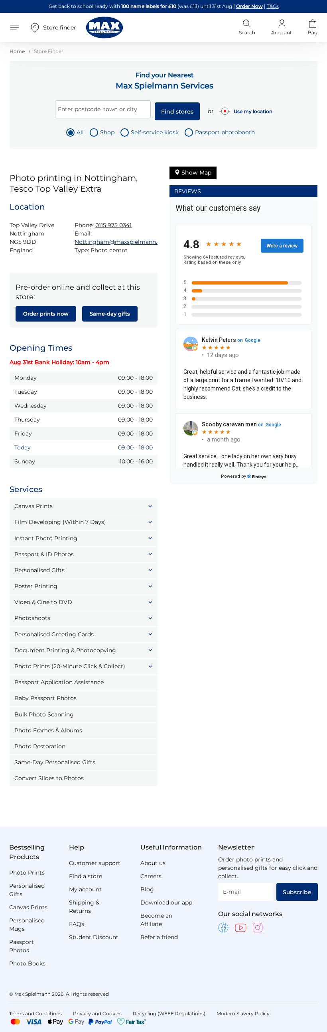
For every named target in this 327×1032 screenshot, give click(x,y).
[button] (84, 506)
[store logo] (104, 27)
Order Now (249, 6)
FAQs (76, 924)
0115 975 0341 (113, 225)
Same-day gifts (110, 313)
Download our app (166, 902)
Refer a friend (159, 937)
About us (152, 863)
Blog (147, 889)
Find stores (177, 111)
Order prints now (46, 313)
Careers (151, 876)
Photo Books (27, 963)
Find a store (85, 876)
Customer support (94, 863)
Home (18, 51)
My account (85, 889)
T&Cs (273, 6)
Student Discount (93, 937)
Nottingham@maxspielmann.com (122, 241)
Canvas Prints (28, 907)
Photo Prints (27, 872)
